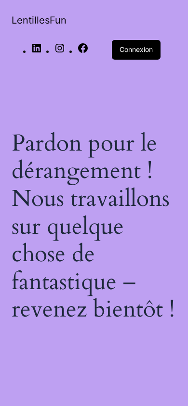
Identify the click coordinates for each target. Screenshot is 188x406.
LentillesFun (39, 20)
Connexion (136, 49)
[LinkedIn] (36, 51)
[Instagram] (60, 51)
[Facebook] (83, 51)
